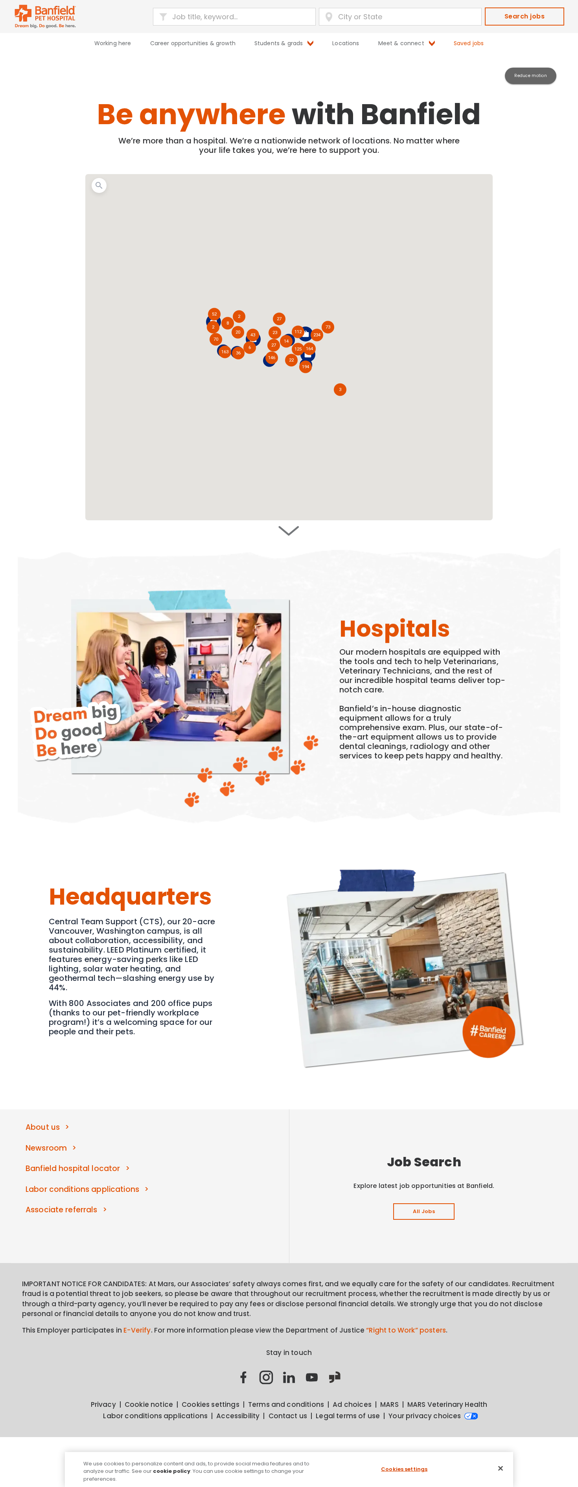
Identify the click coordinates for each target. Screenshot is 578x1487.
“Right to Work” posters (406, 1330)
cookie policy (171, 1471)
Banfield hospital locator (73, 1168)
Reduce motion (530, 76)
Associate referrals (62, 1209)
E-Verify (137, 1330)
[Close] (500, 1468)
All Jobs (424, 1211)
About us (43, 1127)
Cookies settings (404, 1468)
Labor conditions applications (82, 1189)
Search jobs (524, 16)
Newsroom (46, 1148)
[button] (306, 367)
